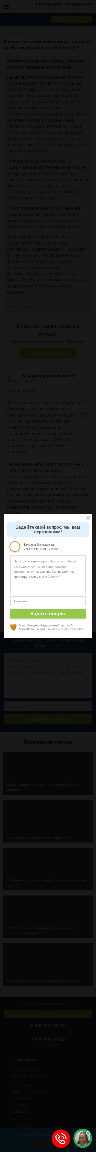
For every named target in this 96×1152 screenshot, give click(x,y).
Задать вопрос (48, 613)
